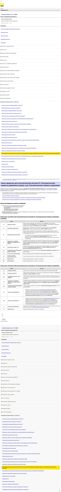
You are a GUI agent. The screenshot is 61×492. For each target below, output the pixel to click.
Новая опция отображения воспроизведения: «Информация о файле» (14, 145)
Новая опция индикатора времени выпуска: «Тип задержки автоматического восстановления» (19, 148)
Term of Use (4, 319)
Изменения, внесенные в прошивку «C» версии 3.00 (11, 421)
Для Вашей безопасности (5, 39)
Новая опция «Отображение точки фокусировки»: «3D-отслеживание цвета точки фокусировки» (19, 129)
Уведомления (3, 42)
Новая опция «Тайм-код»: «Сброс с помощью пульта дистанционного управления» (16, 124)
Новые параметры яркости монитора (8, 134)
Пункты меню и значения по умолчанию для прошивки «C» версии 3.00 (14, 172)
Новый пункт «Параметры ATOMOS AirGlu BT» (10, 169)
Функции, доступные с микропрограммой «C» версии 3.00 (12, 105)
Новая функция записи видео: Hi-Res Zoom (9, 121)
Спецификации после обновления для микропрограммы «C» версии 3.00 (15, 174)
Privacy (3, 318)
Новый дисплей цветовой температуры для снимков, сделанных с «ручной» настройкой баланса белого (20, 140)
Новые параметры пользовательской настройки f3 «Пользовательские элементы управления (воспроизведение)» (22, 156)
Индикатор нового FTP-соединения (8, 161)
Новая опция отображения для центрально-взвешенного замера (13, 150)
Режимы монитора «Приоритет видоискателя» (10, 126)
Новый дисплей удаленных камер (8, 166)
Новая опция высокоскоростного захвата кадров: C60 (11, 113)
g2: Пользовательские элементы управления (37, 189)
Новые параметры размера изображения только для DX (12, 110)
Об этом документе (4, 35)
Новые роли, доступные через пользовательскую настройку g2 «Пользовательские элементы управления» (21, 199)
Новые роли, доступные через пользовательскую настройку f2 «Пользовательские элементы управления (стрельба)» (23, 197)
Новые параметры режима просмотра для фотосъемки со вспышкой (14, 132)
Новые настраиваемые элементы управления (10, 195)
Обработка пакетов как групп (7, 142)
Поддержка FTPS (5, 164)
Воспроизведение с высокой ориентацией (9, 137)
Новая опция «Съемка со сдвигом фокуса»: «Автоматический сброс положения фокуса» (18, 118)
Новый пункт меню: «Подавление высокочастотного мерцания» (14, 429)
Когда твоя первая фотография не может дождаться (11, 342)
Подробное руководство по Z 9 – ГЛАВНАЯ (9, 14)
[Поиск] (11, 23)
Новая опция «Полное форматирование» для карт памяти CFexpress (14, 158)
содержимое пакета (4, 32)
